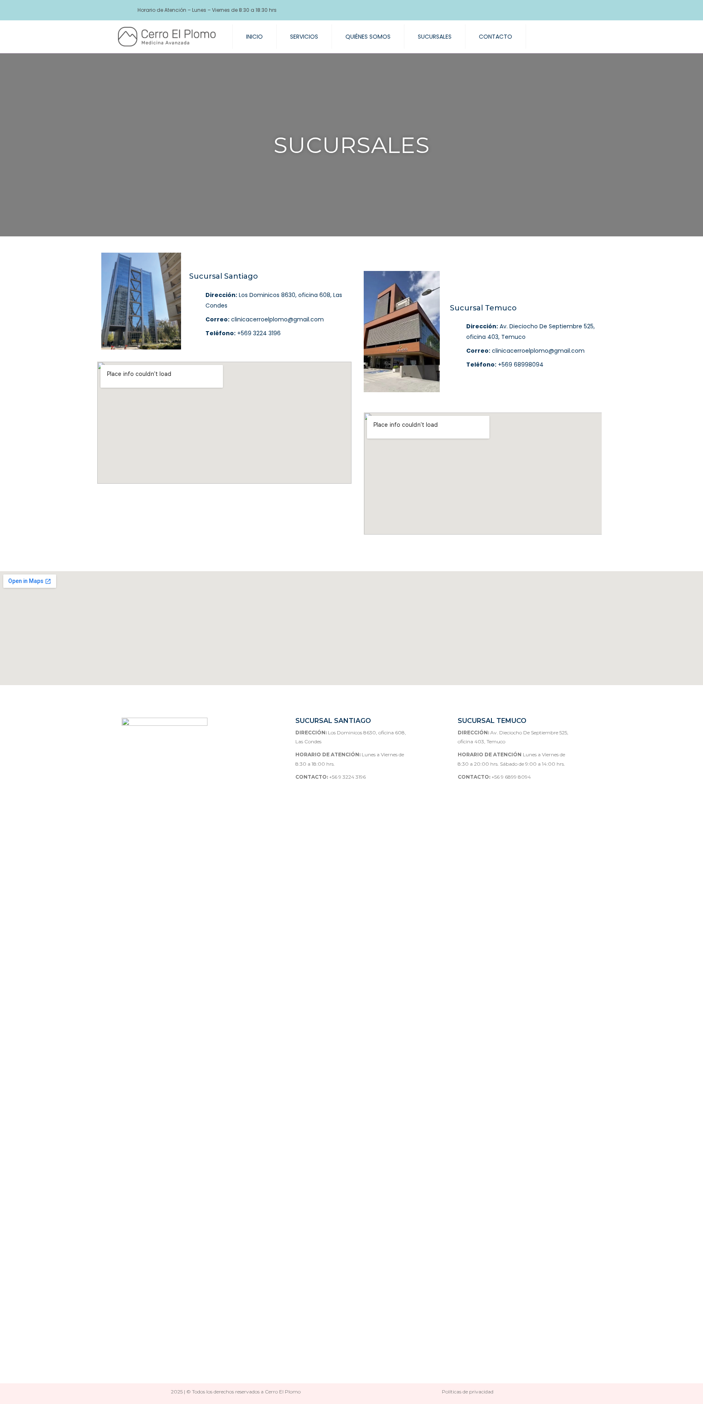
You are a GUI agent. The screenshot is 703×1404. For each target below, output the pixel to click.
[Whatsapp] (573, 10)
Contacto (495, 37)
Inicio (254, 37)
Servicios (304, 37)
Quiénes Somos (368, 37)
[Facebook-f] (545, 10)
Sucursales (435, 37)
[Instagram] (559, 10)
